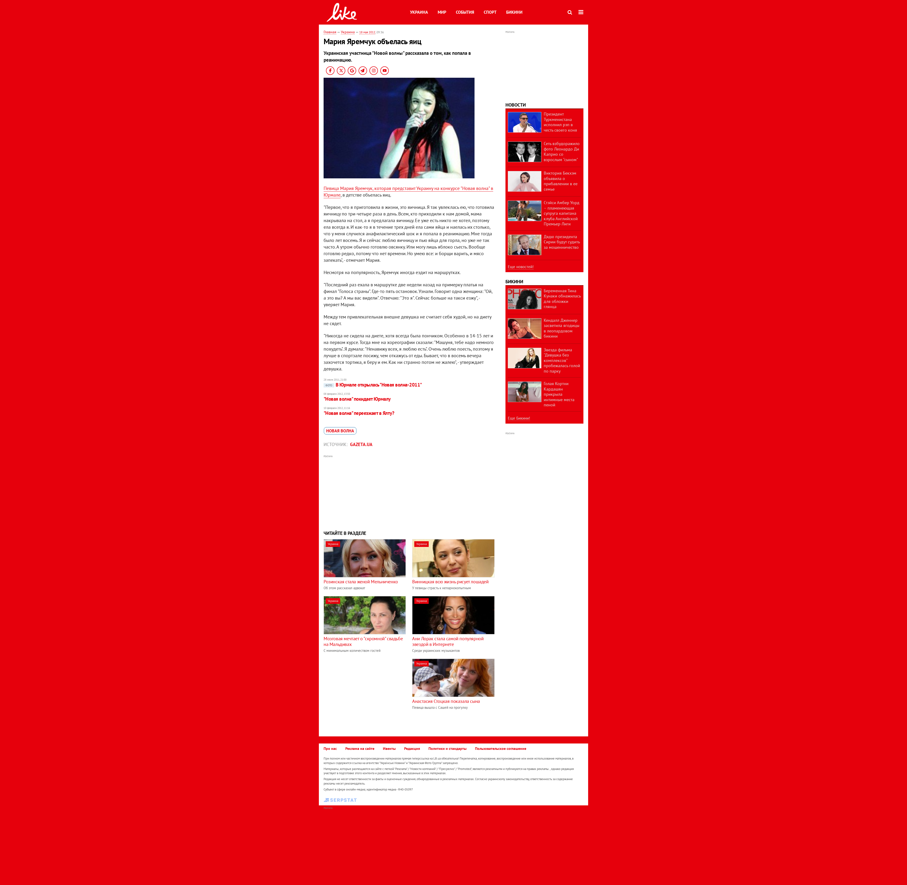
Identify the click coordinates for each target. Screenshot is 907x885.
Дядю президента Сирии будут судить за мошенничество (562, 242)
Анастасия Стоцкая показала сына (446, 701)
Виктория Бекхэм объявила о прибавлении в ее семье (561, 181)
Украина (419, 12)
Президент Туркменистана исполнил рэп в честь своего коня (560, 122)
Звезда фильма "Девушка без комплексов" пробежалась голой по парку (562, 360)
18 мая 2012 (367, 32)
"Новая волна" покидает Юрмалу (357, 399)
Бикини (514, 12)
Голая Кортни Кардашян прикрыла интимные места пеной (559, 394)
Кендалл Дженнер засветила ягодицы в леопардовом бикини (561, 328)
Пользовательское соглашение (500, 748)
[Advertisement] (409, 492)
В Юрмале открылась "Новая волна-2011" (373, 385)
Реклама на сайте (359, 748)
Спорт (490, 12)
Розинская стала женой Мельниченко (361, 582)
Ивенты (389, 748)
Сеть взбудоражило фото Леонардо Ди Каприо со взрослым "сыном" (562, 151)
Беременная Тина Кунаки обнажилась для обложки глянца (562, 298)
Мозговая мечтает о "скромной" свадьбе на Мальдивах (363, 641)
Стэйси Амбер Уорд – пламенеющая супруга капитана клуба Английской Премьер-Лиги (561, 213)
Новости (515, 105)
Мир (442, 12)
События (465, 12)
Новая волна (340, 431)
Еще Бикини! (519, 418)
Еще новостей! (521, 266)
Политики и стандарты (447, 748)
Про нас (330, 748)
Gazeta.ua (361, 444)
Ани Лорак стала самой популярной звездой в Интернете (447, 641)
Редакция (412, 748)
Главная (330, 32)
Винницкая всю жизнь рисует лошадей (450, 582)
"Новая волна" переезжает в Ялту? (359, 413)
